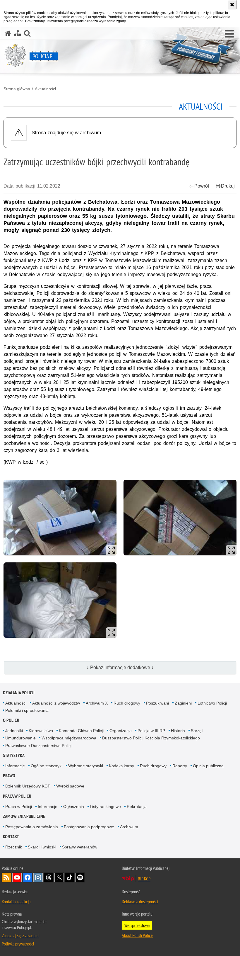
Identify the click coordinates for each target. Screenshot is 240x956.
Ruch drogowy (127, 703)
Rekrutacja (137, 806)
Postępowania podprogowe (89, 826)
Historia (178, 730)
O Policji (11, 720)
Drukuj (228, 185)
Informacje (15, 765)
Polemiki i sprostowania (27, 710)
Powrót (201, 185)
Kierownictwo (41, 730)
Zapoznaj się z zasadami (20, 935)
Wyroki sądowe (70, 786)
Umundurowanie (20, 738)
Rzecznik (13, 847)
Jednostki (14, 730)
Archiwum (129, 826)
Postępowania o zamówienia (31, 826)
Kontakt (11, 836)
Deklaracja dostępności (140, 901)
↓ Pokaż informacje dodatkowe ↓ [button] (120, 667)
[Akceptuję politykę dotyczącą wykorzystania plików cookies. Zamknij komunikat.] (232, 4)
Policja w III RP (151, 730)
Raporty (179, 765)
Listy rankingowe (105, 806)
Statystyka (14, 755)
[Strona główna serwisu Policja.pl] (8, 33)
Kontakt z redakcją (16, 901)
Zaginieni (183, 703)
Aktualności (45, 88)
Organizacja (120, 730)
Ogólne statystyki (46, 765)
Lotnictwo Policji (212, 703)
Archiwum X (97, 703)
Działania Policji (19, 693)
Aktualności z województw (56, 703)
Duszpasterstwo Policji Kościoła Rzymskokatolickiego (151, 738)
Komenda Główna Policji (81, 730)
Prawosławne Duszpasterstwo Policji (38, 745)
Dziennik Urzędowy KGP (27, 786)
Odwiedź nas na (17, 877)
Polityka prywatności (18, 944)
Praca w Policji (17, 796)
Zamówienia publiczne (24, 816)
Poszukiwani (157, 703)
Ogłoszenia (73, 806)
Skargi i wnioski (42, 847)
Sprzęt (197, 730)
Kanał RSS (6, 877)
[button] (229, 34)
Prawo (9, 776)
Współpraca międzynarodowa (69, 738)
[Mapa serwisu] (17, 33)
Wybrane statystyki (85, 765)
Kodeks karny (121, 765)
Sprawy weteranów (79, 847)
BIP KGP (144, 879)
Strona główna (17, 88)
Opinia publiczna (208, 765)
